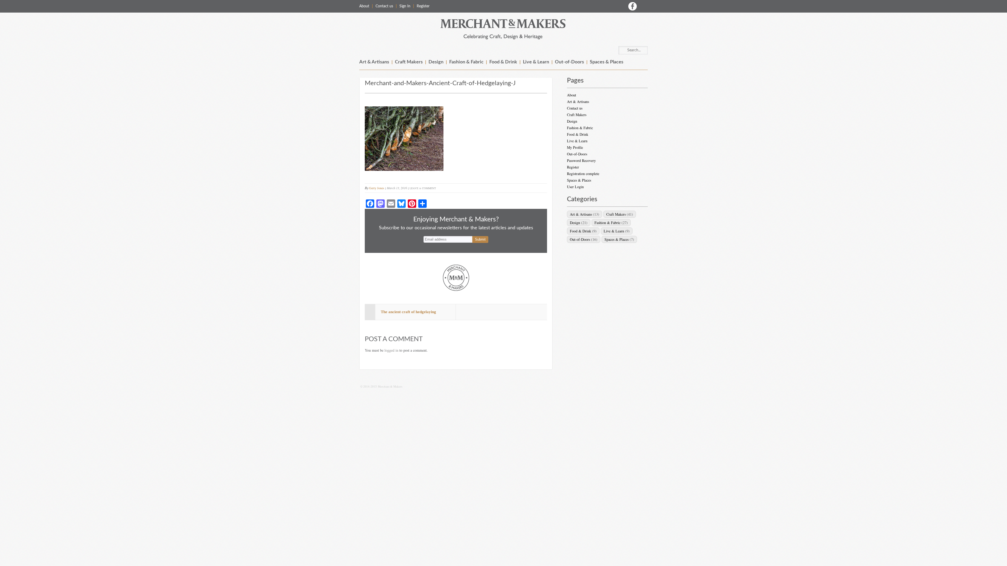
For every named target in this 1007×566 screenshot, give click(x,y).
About (364, 6)
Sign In (404, 6)
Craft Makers (409, 62)
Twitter (643, 6)
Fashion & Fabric (466, 62)
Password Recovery (581, 160)
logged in (391, 350)
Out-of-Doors (569, 62)
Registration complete (583, 173)
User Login (575, 186)
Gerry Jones (376, 187)
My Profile (575, 147)
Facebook (632, 6)
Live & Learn (536, 62)
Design (435, 62)
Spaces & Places (606, 62)
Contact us (384, 6)
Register (423, 6)
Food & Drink (503, 62)
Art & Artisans (374, 62)
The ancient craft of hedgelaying (408, 312)
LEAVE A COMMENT (423, 188)
